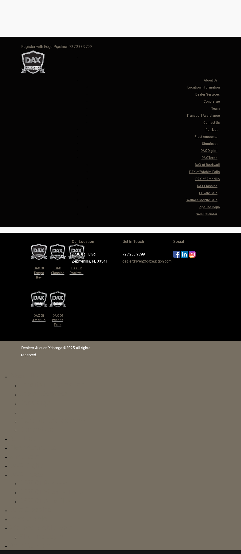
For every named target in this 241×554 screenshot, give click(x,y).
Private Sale (28, 519)
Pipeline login (41, 536)
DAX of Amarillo (44, 501)
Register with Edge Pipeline (44, 46)
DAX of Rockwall (207, 165)
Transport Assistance (203, 115)
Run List (22, 438)
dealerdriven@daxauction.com (147, 261)
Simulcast (24, 456)
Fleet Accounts (32, 447)
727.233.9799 (80, 46)
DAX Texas (209, 158)
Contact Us (36, 429)
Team (215, 108)
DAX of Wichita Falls (204, 172)
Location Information (203, 87)
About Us (210, 80)
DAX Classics (30, 510)
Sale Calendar (206, 214)
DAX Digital (27, 465)
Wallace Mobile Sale (41, 527)
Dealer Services (207, 94)
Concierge (212, 101)
